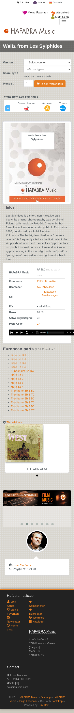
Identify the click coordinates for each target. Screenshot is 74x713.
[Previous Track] (11, 332)
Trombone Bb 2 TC (23, 402)
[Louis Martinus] (37, 541)
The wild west (15, 422)
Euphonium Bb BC (22, 370)
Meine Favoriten (37, 12)
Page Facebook (28, 701)
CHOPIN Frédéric (47, 281)
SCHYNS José (45, 287)
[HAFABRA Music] (37, 498)
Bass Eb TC (18, 366)
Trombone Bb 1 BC (23, 390)
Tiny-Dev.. (44, 705)
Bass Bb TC (18, 359)
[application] (7, 108)
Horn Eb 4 (17, 386)
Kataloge (38, 621)
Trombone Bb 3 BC (23, 406)
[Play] (7, 108)
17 (38, 323)
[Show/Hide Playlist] (37, 332)
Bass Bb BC (18, 355)
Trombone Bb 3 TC (23, 410)
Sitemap (46, 697)
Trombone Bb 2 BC (23, 398)
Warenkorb (62, 12)
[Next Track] (21, 332)
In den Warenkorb (52, 83)
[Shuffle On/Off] (32, 332)
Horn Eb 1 (17, 374)
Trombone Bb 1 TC (23, 394)
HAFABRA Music (28, 697)
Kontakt (41, 2)
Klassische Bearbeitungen (50, 293)
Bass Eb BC (18, 363)
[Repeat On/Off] (27, 332)
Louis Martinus (21, 565)
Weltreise (38, 617)
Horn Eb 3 (17, 382)
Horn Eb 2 (17, 378)
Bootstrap (57, 701)
